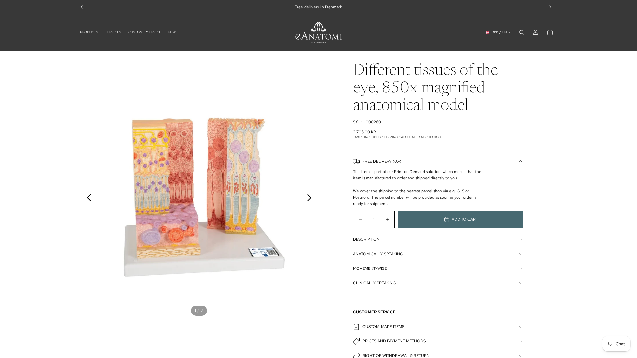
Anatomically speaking (378, 254)
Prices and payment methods (394, 341)
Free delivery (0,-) (381, 161)
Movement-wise (370, 268)
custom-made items (383, 326)
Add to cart (465, 219)
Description (366, 239)
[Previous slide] (87, 198)
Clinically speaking (374, 283)
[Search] (521, 32)
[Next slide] (311, 198)
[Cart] (550, 32)
